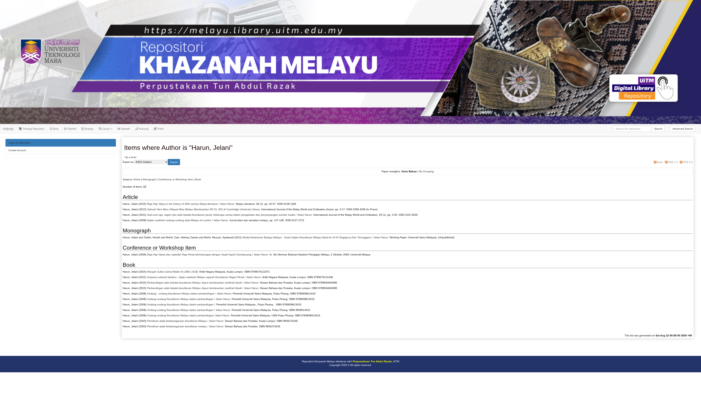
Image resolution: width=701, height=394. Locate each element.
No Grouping (426, 171)
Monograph (149, 179)
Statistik (125, 128)
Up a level (130, 157)
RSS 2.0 (688, 162)
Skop (55, 128)
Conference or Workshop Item (175, 179)
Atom (660, 162)
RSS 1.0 (673, 162)
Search (658, 128)
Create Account (17, 150)
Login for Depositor (19, 142)
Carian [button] (105, 128)
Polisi (160, 128)
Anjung (8, 129)
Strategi (88, 128)
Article (136, 179)
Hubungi (143, 128)
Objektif (71, 128)
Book (198, 179)
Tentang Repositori (33, 128)
